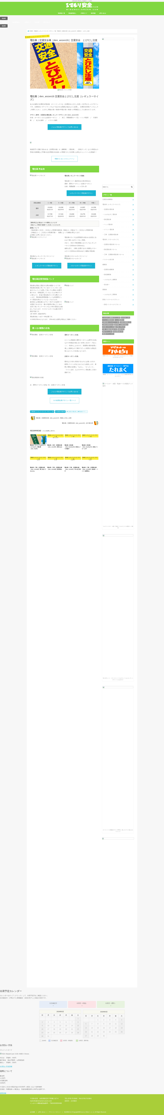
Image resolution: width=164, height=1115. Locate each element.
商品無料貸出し (72, 13)
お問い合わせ (102, 13)
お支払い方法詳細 (6, 1066)
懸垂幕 (104, 289)
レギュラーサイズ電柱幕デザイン (81, 193)
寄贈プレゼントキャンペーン (64, 159)
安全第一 (107, 284)
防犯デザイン (107, 331)
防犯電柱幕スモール (110, 249)
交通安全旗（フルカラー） (111, 322)
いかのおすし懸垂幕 (110, 294)
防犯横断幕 (107, 274)
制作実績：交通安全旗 (121, 324)
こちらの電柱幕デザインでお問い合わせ (64, 127)
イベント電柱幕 (109, 229)
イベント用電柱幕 (108, 320)
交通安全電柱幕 (61, 411)
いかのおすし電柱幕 (110, 214)
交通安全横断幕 (109, 269)
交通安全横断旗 (107, 199)
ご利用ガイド (83, 13)
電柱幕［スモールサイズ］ (111, 239)
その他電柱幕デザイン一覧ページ (64, 400)
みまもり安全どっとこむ (88, 1112)
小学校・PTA (120, 327)
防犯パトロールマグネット (111, 299)
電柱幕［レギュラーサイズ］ (111, 204)
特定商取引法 (67, 1112)
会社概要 (32, 1112)
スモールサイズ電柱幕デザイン (81, 265)
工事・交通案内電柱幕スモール (114, 254)
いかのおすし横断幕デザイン (111, 317)
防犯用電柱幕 (118, 331)
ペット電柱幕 (108, 224)
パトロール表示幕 (108, 259)
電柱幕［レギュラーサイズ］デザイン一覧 (43, 411)
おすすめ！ (125, 317)
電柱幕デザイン (83, 411)
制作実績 (93, 13)
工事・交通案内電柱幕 (111, 234)
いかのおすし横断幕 (110, 279)
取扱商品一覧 (61, 13)
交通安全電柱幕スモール (112, 244)
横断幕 (104, 264)
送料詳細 (3, 1093)
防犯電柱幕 (107, 219)
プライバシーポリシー (55, 1112)
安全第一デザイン (108, 327)
